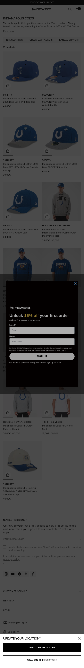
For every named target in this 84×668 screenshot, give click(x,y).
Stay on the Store (42, 660)
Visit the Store (42, 647)
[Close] (79, 638)
